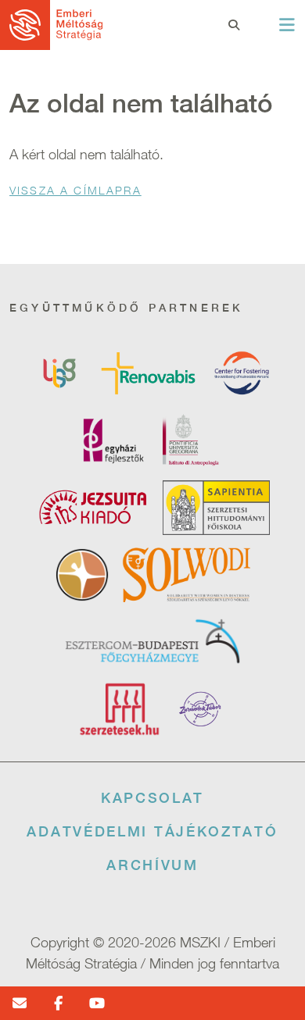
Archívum (152, 865)
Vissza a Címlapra (75, 190)
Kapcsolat (152, 798)
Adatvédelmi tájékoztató (152, 831)
